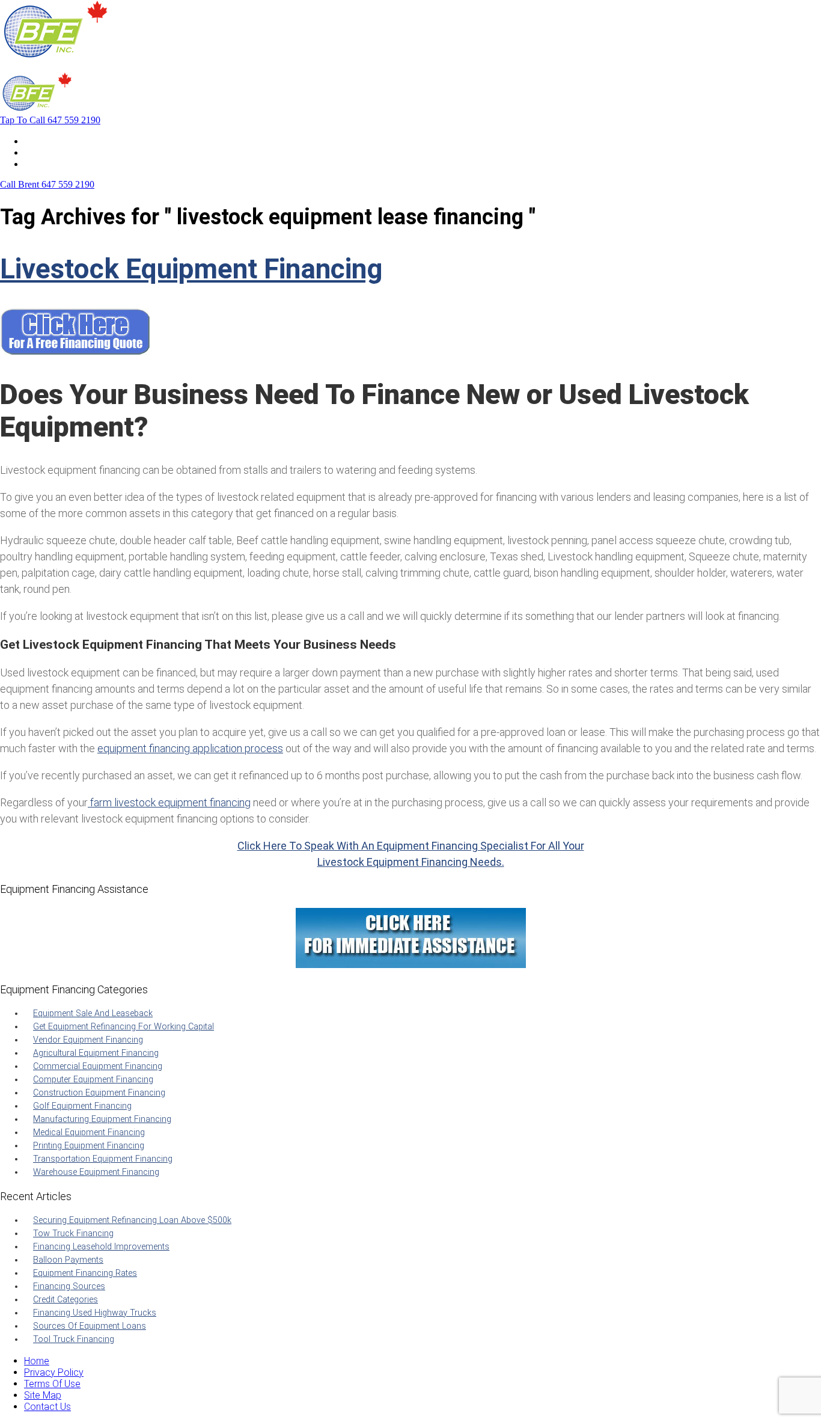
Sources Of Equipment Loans (89, 1326)
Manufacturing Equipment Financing (102, 1119)
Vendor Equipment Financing (88, 1040)
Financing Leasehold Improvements (101, 1247)
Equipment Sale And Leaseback (93, 1013)
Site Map (42, 1395)
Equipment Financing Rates (85, 1273)
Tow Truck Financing (73, 1233)
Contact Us (47, 164)
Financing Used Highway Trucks (94, 1313)
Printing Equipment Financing (88, 1146)
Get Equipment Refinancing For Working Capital (123, 1027)
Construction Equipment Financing (99, 1093)
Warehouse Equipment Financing (96, 1172)
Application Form (60, 152)
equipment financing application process (190, 748)
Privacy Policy (54, 1372)
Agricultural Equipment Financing (96, 1053)
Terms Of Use (52, 1384)
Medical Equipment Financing (89, 1132)
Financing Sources (69, 1286)
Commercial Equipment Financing (97, 1066)
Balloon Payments (68, 1260)
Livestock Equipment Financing (191, 269)
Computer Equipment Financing (93, 1079)
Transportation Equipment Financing (102, 1159)
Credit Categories (65, 1300)
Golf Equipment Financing (82, 1106)
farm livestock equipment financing (169, 802)
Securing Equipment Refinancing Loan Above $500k (132, 1220)
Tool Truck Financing (73, 1339)
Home (36, 141)
